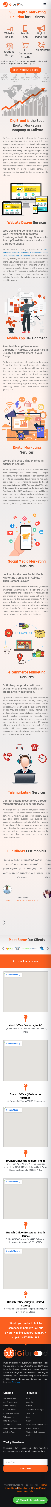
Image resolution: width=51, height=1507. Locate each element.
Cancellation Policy (25, 1491)
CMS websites (9, 256)
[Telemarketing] (41, 45)
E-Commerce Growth (25, 53)
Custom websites (23, 256)
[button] (3, 948)
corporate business (20, 253)
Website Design (9, 35)
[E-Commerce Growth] (25, 45)
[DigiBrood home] (13, 4)
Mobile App (25, 35)
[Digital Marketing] (41, 28)
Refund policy (24, 1488)
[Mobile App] (25, 28)
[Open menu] (45, 4)
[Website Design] (9, 28)
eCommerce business (39, 253)
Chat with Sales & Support (32, 1500)
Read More (16, 1382)
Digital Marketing (41, 35)
